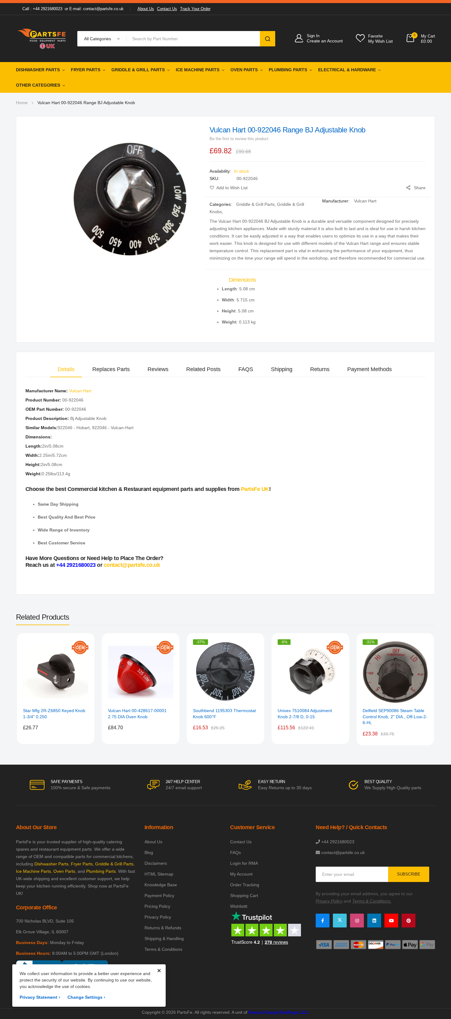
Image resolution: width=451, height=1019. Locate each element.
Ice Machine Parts (197, 69)
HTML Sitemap (159, 874)
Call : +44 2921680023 (42, 9)
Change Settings (86, 997)
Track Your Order (195, 9)
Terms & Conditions (163, 949)
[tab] (66, 369)
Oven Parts (244, 69)
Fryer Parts (85, 69)
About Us (145, 9)
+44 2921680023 (76, 565)
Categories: (221, 204)
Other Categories (38, 85)
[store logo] (42, 38)
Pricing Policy (157, 906)
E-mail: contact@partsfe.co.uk (96, 9)
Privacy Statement (40, 997)
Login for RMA (244, 863)
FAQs (235, 852)
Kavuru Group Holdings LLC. (279, 1012)
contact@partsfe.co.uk (132, 565)
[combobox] (194, 39)
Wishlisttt (238, 906)
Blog (149, 852)
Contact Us (167, 9)
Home (22, 102)
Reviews (158, 369)
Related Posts (203, 369)
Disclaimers (156, 863)
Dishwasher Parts (38, 69)
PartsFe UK (255, 489)
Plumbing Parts (288, 69)
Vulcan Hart (365, 200)
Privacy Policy (158, 917)
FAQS (245, 369)
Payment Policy (159, 895)
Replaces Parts (111, 369)
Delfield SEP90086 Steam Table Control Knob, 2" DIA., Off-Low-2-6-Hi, (395, 716)
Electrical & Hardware (347, 69)
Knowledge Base (161, 884)
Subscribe (408, 874)
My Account (241, 874)
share (420, 187)
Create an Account (325, 41)
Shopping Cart (244, 895)
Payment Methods (369, 369)
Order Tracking (244, 884)
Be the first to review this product (239, 138)
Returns (320, 369)
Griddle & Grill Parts (138, 69)
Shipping (281, 369)
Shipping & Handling (164, 938)
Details (66, 369)
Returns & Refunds (163, 927)
